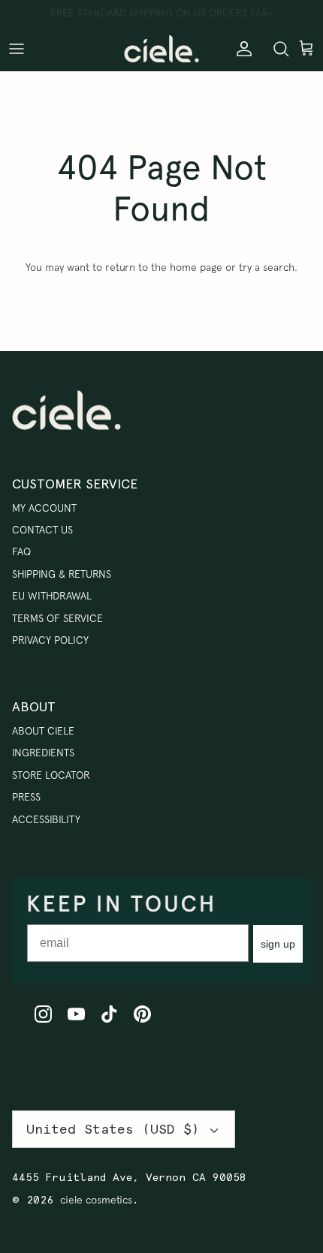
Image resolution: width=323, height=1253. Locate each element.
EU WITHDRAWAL (52, 596)
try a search (266, 267)
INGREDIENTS (43, 753)
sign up (278, 944)
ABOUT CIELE (43, 731)
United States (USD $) (113, 1129)
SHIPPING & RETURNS (61, 574)
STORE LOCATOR (51, 775)
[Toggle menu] (16, 48)
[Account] (240, 48)
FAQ (21, 551)
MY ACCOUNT (44, 508)
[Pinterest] (142, 1014)
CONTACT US (42, 530)
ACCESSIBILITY (46, 819)
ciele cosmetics (96, 1200)
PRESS (26, 797)
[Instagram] (43, 1014)
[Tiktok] (109, 1014)
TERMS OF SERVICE (57, 618)
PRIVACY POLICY (50, 640)
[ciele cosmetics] (161, 49)
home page (196, 267)
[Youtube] (76, 1014)
